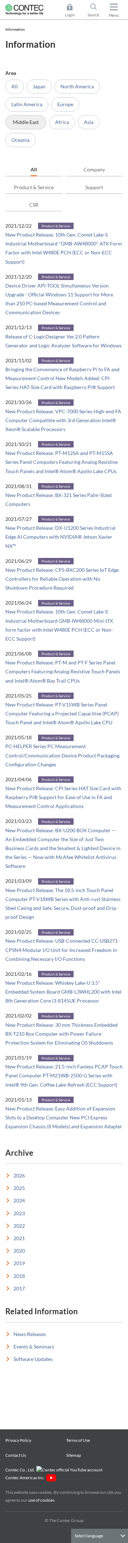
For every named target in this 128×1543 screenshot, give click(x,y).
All (14, 86)
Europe (65, 104)
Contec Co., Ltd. (20, 1469)
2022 (19, 1226)
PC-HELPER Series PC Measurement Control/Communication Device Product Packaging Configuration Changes (62, 755)
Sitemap (73, 1455)
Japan (39, 86)
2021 (19, 1238)
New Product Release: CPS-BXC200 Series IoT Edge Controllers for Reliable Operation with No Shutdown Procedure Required (62, 579)
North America (77, 86)
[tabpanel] (64, 676)
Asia (89, 122)
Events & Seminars (34, 1346)
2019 (19, 1263)
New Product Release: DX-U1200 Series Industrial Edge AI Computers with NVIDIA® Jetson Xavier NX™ (60, 537)
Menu (114, 15)
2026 (19, 1175)
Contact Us (15, 1455)
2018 (19, 1276)
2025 (19, 1188)
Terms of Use (78, 1440)
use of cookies (41, 1500)
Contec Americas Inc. (25, 1477)
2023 (19, 1213)
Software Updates (33, 1359)
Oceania (20, 140)
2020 (19, 1251)
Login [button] (73, 11)
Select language (89, 1535)
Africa (62, 122)
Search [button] (96, 11)
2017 (19, 1288)
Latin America (26, 104)
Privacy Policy (18, 1440)
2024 (19, 1200)
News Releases (30, 1334)
